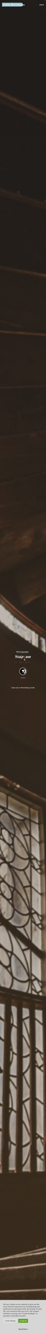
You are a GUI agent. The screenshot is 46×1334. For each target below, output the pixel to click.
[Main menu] (41, 5)
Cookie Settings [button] (10, 1321)
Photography (22, 651)
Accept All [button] (23, 1321)
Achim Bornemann (14, 4)
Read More (23, 1329)
